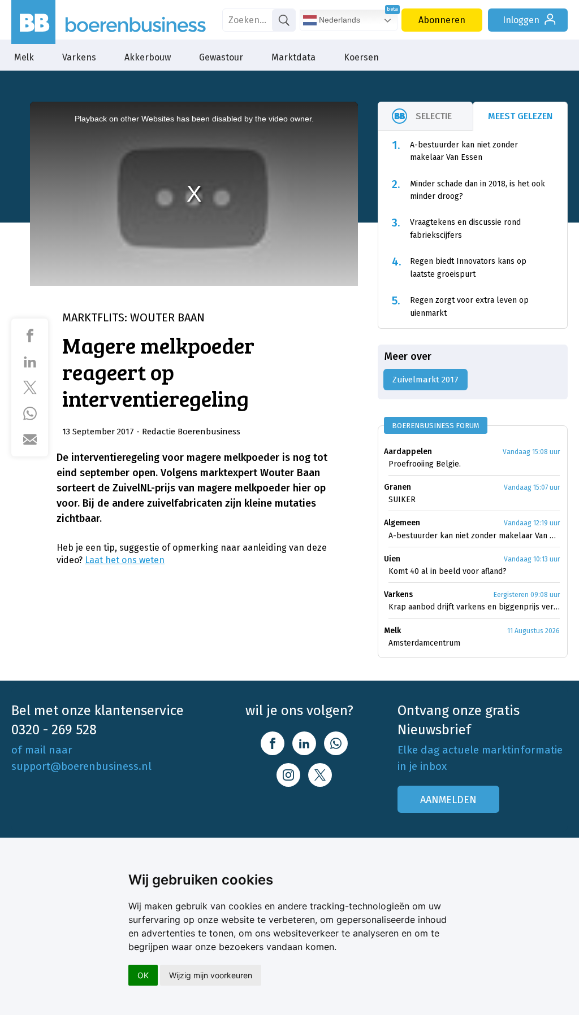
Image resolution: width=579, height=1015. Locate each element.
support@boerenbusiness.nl (81, 766)
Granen (397, 487)
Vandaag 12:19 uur (532, 523)
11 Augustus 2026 (533, 631)
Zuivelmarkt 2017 (425, 379)
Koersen (361, 57)
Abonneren (441, 20)
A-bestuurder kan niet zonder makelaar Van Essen (474, 536)
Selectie (434, 116)
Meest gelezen (520, 116)
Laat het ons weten (125, 560)
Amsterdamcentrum (424, 643)
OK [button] (143, 975)
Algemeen (402, 523)
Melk (24, 57)
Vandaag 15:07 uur (532, 487)
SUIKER (402, 499)
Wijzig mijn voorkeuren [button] (210, 975)
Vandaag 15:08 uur (531, 452)
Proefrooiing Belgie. (424, 464)
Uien (392, 559)
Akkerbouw (147, 57)
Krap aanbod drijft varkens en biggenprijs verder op (474, 607)
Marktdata (293, 57)
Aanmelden (448, 800)
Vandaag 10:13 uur (532, 559)
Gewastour (221, 57)
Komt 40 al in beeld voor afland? (447, 571)
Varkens (79, 57)
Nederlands (338, 19)
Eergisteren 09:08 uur (527, 595)
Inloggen (521, 20)
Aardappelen (408, 451)
